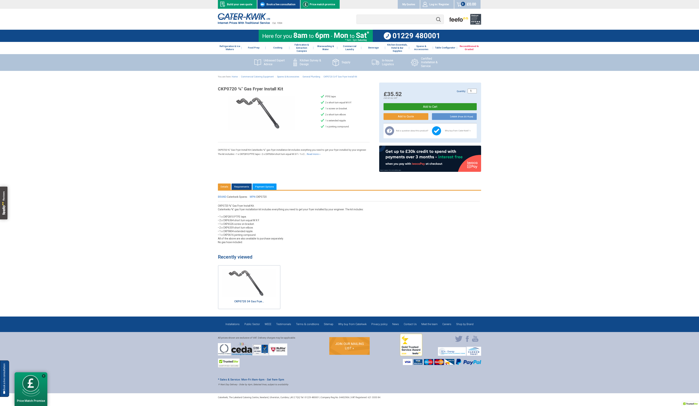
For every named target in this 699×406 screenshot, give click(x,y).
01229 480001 (416, 36)
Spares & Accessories (288, 76)
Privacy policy (379, 324)
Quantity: (461, 91)
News (395, 324)
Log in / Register (439, 4)
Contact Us (410, 324)
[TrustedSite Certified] (229, 363)
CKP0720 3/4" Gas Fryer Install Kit (340, 76)
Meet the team (429, 324)
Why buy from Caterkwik (352, 324)
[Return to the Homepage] (250, 23)
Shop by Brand (464, 324)
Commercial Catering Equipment (257, 76)
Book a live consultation (280, 4)
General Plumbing (311, 76)
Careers (446, 324)
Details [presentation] (224, 186)
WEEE (268, 324)
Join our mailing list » (349, 346)
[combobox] (400, 19)
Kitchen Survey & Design (310, 62)
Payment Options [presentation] (264, 186)
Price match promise (322, 4)
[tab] (224, 187)
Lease (461, 116)
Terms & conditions (307, 324)
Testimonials (283, 324)
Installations (233, 324)
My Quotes (408, 4)
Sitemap (328, 324)
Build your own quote (239, 4)
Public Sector (252, 324)
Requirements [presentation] (241, 186)
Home (235, 76)
